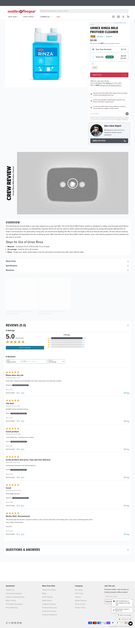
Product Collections (49, 614)
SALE (58, 16)
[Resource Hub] (113, 17)
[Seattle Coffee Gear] (21, 11)
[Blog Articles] (117, 17)
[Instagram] (10, 623)
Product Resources (49, 607)
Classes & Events (48, 604)
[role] (109, 74)
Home (91, 23)
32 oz (94, 67)
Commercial (45, 16)
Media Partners (81, 600)
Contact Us (10, 590)
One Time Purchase (103, 49)
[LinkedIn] (18, 623)
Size (93, 64)
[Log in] (122, 17)
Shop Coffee (28, 16)
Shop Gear (12, 16)
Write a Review (24, 347)
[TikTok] (7, 623)
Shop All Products (49, 611)
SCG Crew (79, 593)
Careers (78, 597)
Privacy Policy (80, 607)
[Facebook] (12, 623)
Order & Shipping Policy (15, 597)
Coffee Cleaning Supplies (101, 23)
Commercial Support (14, 593)
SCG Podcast (47, 597)
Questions (109, 36)
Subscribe (100, 57)
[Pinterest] (15, 623)
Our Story (79, 590)
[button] (67, 338)
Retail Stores (47, 600)
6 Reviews (100, 36)
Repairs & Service (49, 590)
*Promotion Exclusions (14, 604)
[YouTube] (21, 623)
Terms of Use (80, 604)
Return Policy (11, 600)
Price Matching (11, 607)
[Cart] (127, 17)
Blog (44, 593)
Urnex (110, 23)
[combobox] (14, 361)
